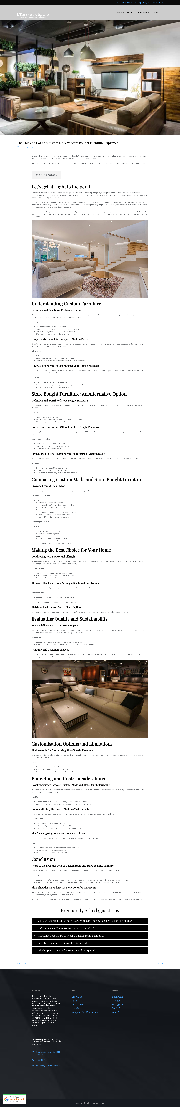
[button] (90, 921)
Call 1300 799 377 (126, 2)
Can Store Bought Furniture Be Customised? (63, 943)
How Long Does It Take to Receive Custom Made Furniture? (71, 935)
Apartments (22, 147)
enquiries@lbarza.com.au (150, 2)
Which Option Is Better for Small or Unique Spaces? (66, 950)
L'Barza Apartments (33, 14)
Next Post (160, 963)
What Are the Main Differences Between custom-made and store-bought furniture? (85, 920)
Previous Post (21, 963)
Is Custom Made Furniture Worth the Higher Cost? (66, 928)
